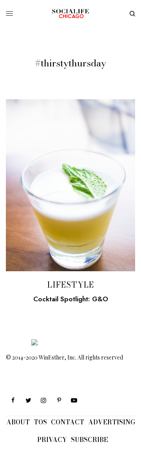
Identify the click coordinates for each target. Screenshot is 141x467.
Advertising (111, 422)
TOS (40, 422)
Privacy (52, 439)
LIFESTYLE (70, 285)
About (18, 422)
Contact (67, 422)
